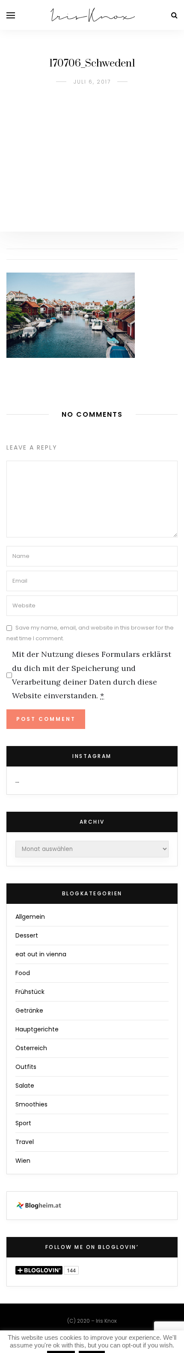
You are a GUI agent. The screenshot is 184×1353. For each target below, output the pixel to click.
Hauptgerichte (37, 1029)
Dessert (26, 935)
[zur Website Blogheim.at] (40, 1206)
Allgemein (30, 916)
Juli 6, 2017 (92, 81)
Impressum (69, 1337)
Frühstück (30, 991)
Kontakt (118, 1337)
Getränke (29, 1010)
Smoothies (31, 1104)
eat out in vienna (40, 954)
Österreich (31, 1048)
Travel (24, 1142)
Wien (22, 1160)
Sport (23, 1123)
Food (22, 973)
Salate (24, 1085)
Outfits (25, 1067)
